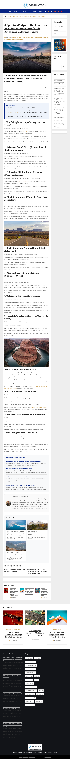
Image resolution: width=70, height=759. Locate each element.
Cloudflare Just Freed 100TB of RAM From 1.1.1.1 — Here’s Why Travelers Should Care (35, 635)
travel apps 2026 (30, 694)
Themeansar (48, 757)
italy (36, 679)
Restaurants (8, 629)
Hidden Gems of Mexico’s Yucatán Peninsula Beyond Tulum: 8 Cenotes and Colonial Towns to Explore (37, 571)
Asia (10, 627)
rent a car (24, 131)
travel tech (39, 701)
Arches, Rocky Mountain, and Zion (16, 112)
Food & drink (23, 11)
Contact (41, 11)
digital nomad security (31, 665)
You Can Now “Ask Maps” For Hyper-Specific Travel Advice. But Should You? (29, 591)
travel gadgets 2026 (30, 697)
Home (9, 11)
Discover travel (35, 750)
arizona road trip (16, 37)
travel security (29, 701)
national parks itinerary (41, 37)
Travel (15, 11)
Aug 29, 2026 (13, 597)
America (6, 21)
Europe (13, 627)
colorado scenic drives (28, 37)
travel (41, 690)
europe (37, 676)
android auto (29, 658)
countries (37, 658)
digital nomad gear (30, 661)
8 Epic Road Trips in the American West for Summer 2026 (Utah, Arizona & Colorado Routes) (26, 16)
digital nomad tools (30, 672)
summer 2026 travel (9, 39)
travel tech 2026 (30, 705)
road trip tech (29, 683)
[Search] (63, 67)
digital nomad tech (30, 669)
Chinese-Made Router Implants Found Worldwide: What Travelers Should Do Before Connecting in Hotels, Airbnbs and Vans (59, 122)
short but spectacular (23, 181)
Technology (33, 11)
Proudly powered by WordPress (27, 757)
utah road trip (19, 39)
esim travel (29, 676)
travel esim (40, 694)
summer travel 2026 (31, 690)
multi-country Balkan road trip (39, 407)
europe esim (29, 679)
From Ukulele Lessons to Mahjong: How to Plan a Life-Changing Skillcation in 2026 (13, 637)
